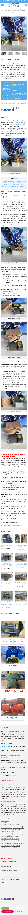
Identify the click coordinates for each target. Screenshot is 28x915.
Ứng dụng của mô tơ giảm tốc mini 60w (12, 184)
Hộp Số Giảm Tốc (5, 836)
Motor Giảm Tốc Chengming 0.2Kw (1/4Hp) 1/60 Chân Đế (7, 585)
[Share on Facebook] (5, 110)
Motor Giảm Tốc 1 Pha (15, 824)
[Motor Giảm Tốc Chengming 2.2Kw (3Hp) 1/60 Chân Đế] (21, 557)
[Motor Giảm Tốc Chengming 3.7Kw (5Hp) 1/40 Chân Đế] (21, 596)
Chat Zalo (5, 908)
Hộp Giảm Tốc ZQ (15, 838)
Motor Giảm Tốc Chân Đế (17, 827)
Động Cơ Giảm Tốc (5, 824)
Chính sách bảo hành (6, 866)
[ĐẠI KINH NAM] (14, 5)
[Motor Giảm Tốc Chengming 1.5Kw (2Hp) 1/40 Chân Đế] (21, 576)
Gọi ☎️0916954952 (7, 911)
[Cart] (25, 5)
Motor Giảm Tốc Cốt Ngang (18, 834)
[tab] (14, 117)
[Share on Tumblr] (13, 110)
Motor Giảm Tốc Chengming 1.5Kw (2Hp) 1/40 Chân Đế (21, 584)
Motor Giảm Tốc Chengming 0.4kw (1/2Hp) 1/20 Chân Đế (21, 546)
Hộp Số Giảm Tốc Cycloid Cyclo (8, 840)
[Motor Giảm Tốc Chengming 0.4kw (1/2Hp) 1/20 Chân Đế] (21, 538)
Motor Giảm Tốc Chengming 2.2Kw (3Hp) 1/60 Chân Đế (21, 565)
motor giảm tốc (21, 122)
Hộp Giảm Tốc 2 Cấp (6, 838)
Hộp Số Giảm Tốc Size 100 (7, 847)
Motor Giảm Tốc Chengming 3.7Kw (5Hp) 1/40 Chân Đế (21, 603)
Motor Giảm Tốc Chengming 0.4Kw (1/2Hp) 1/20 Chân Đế (7, 604)
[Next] (24, 33)
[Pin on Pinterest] (10, 110)
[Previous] (3, 33)
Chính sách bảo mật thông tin (8, 861)
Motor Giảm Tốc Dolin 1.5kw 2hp (7, 546)
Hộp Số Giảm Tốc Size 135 (7, 850)
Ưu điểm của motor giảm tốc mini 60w (11, 183)
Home (2, 9)
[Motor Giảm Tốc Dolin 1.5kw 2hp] (7, 538)
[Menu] (2, 5)
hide (17, 178)
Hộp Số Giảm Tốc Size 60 (7, 843)
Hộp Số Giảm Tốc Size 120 (19, 847)
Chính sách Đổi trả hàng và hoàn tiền (10, 879)
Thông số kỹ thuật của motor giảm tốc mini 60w (14, 181)
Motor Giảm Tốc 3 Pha (6, 827)
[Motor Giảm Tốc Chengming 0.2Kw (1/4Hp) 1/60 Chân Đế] (7, 576)
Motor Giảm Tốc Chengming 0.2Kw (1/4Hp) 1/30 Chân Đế (7, 566)
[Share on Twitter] (7, 110)
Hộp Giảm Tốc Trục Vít (14, 836)
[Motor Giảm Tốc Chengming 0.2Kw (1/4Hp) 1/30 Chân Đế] (7, 557)
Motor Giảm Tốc (5, 822)
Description (4, 117)
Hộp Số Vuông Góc (20, 840)
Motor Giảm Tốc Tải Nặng (18, 829)
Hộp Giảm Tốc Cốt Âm (6, 845)
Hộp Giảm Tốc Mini (16, 845)
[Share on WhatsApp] (2, 110)
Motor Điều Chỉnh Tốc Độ (7, 834)
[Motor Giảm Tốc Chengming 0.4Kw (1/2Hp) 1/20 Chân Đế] (7, 596)
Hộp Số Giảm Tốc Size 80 (18, 843)
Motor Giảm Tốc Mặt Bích (7, 829)
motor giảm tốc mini (14, 124)
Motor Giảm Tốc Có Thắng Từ (8, 831)
